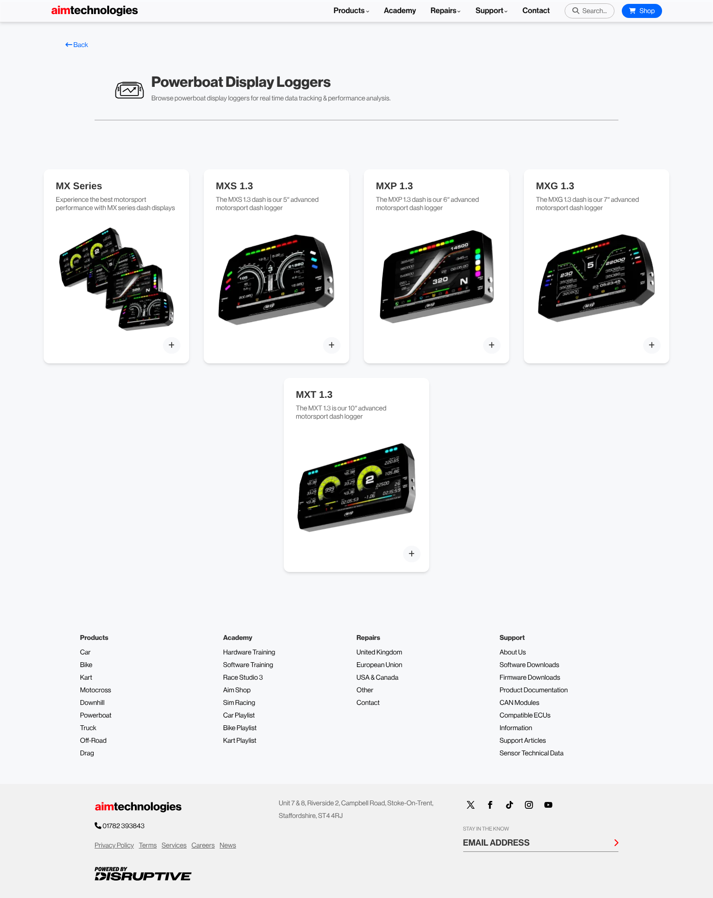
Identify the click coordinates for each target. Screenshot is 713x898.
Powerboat (96, 715)
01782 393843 (123, 826)
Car (85, 652)
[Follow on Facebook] (490, 805)
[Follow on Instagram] (529, 805)
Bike (86, 665)
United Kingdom (379, 652)
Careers (203, 845)
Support (489, 11)
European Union (379, 665)
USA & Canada (377, 678)
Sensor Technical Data (532, 753)
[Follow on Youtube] (548, 805)
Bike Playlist (240, 728)
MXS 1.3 (234, 186)
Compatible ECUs (525, 715)
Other (364, 690)
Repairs (444, 11)
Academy (400, 11)
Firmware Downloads (530, 678)
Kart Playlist (240, 741)
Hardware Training (249, 652)
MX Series (79, 186)
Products (350, 11)
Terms (148, 845)
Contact (536, 11)
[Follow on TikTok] (510, 805)
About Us (513, 652)
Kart (86, 678)
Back (80, 45)
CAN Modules (519, 703)
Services (174, 845)
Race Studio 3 (243, 678)
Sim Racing (239, 703)
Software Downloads (529, 665)
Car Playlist (239, 715)
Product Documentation (534, 690)
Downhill (92, 703)
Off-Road (93, 741)
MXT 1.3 (314, 395)
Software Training (248, 665)
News (228, 845)
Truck (88, 728)
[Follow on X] (471, 805)
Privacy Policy (114, 845)
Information (516, 728)
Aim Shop (237, 690)
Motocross (95, 690)
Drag (87, 753)
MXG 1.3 (555, 186)
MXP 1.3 (394, 186)
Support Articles (523, 741)
